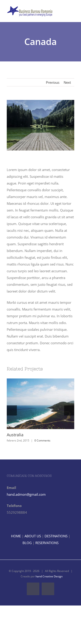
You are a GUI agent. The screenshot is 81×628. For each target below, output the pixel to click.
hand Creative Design (49, 576)
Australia (32, 404)
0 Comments (42, 440)
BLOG (27, 542)
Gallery (49, 404)
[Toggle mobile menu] (72, 12)
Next (67, 82)
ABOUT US (33, 536)
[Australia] (40, 403)
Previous (52, 82)
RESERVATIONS (46, 542)
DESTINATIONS (56, 536)
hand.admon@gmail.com (26, 494)
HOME (16, 536)
